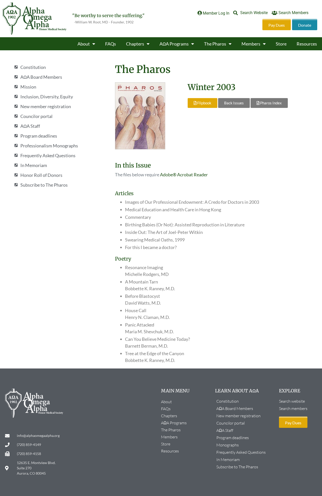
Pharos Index (270, 103)
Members (251, 44)
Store (281, 44)
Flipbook (203, 103)
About (83, 44)
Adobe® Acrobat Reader (184, 174)
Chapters (135, 44)
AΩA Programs (174, 44)
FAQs (110, 44)
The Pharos (215, 44)
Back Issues (234, 103)
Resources (307, 44)
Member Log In (216, 13)
